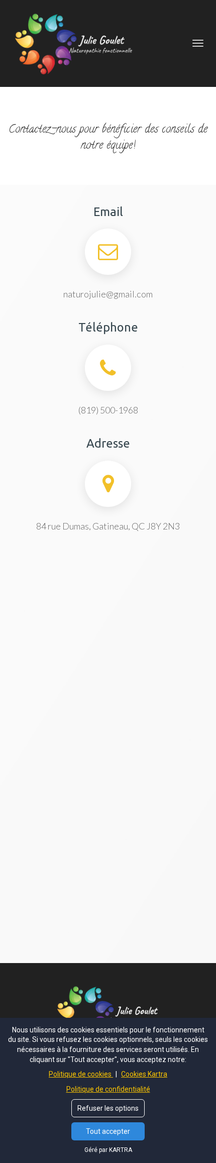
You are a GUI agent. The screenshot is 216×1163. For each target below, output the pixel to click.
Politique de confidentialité (108, 1089)
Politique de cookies (81, 1074)
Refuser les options (108, 1108)
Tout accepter (108, 1131)
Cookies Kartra (144, 1074)
